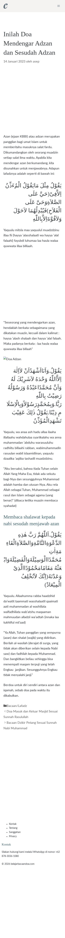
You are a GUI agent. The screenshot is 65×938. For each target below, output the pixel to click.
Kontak (12, 824)
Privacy (13, 836)
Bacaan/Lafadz (17, 706)
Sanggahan (15, 832)
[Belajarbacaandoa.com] (5, 6)
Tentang (13, 828)
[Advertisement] (32, 100)
